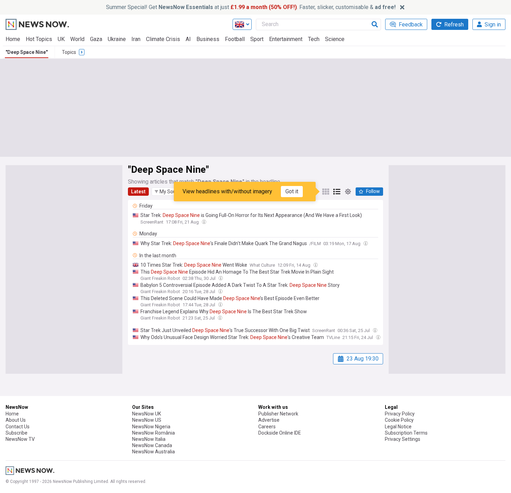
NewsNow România (153, 433)
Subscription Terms (406, 433)
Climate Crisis (163, 39)
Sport (256, 39)
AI (188, 39)
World (77, 39)
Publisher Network (278, 414)
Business (207, 39)
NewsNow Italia (148, 439)
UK (61, 39)
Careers (267, 426)
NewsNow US (146, 420)
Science (334, 39)
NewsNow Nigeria (151, 426)
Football (235, 39)
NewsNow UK (146, 414)
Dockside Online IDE (279, 433)
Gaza (96, 39)
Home (13, 39)
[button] (170, 191)
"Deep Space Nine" (27, 52)
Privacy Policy (400, 414)
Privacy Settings (402, 439)
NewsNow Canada (152, 445)
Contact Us (18, 426)
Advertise (268, 420)
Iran (135, 39)
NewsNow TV (20, 439)
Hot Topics (39, 39)
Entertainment (285, 39)
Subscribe (16, 433)
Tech (313, 39)
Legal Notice (398, 426)
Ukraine (117, 39)
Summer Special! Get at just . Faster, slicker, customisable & (251, 7)
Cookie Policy (399, 420)
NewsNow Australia (153, 451)
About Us (16, 420)
